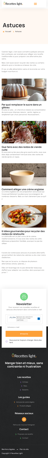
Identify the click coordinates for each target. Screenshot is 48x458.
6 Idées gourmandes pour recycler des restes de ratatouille (23, 232)
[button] (35, 3)
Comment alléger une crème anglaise (23, 189)
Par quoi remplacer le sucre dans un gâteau (22, 106)
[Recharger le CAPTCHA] (39, 318)
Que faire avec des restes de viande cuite (22, 148)
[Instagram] (24, 419)
